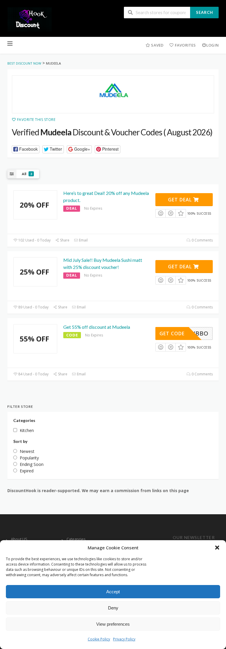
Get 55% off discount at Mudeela (96, 327)
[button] (217, 548)
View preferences (113, 624)
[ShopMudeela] (113, 94)
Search (204, 12)
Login (212, 45)
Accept (113, 591)
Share (64, 240)
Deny (113, 607)
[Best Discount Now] (29, 19)
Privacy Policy (124, 639)
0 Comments (202, 240)
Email (83, 240)
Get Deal (180, 199)
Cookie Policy (99, 639)
